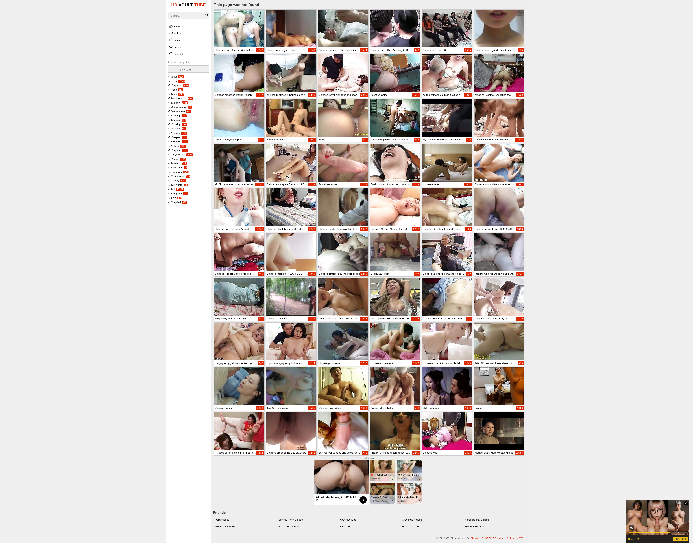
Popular (177, 47)
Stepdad (178, 202)
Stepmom (180, 85)
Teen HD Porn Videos (290, 519)
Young (178, 158)
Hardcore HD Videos (476, 519)
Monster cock (181, 98)
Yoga (176, 89)
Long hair (179, 193)
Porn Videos (222, 519)
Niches (177, 33)
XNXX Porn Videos (288, 526)
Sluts (177, 76)
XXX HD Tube (348, 519)
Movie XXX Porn (225, 526)
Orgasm (179, 141)
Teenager (180, 171)
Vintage (179, 132)
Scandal (178, 119)
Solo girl (178, 128)
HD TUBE (188, 5)
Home (176, 26)
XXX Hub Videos (412, 519)
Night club (179, 167)
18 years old (181, 154)
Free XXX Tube (411, 526)
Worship (178, 115)
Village (178, 145)
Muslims (178, 163)
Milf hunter (179, 184)
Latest (177, 40)
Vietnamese (180, 111)
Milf (177, 189)
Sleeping (179, 137)
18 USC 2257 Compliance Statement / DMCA (503, 538)
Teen (178, 81)
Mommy (179, 102)
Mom (177, 94)
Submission (180, 176)
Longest (178, 53)
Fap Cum (345, 526)
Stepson (179, 150)
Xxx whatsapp (181, 106)
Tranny (178, 180)
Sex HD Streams (474, 526)
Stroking (178, 124)
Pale (176, 197)
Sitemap (475, 538)
